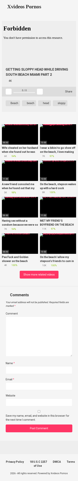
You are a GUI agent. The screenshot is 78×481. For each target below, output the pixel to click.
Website (10, 395)
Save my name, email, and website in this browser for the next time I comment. (37, 417)
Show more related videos (39, 274)
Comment (12, 313)
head (45, 103)
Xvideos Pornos (23, 7)
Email (10, 379)
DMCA (57, 461)
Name (10, 363)
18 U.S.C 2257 (38, 461)
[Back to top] (71, 473)
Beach (14, 103)
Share (68, 91)
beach (30, 103)
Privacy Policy (15, 461)
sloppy (61, 103)
